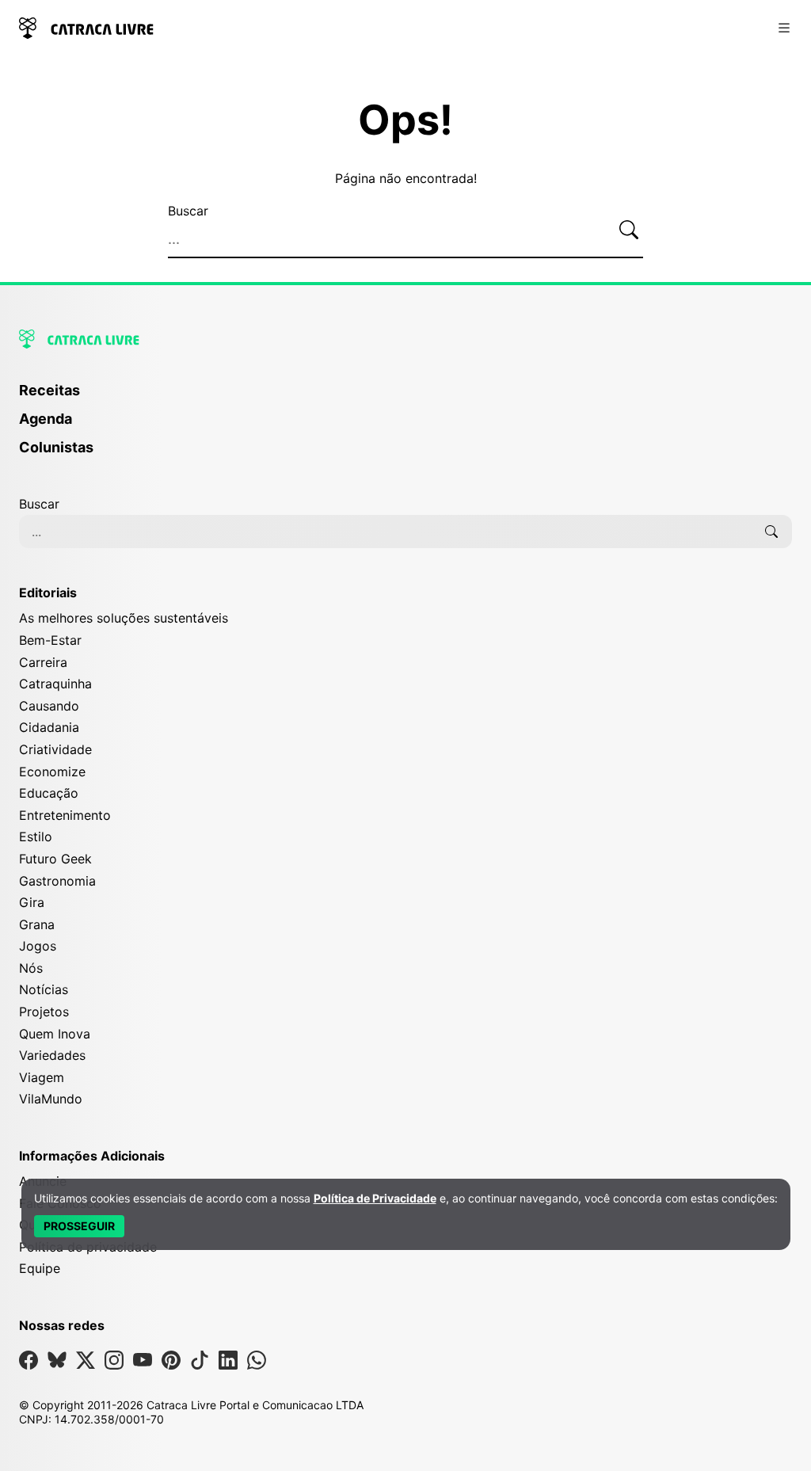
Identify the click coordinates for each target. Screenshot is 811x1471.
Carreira (43, 662)
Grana (37, 924)
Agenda (45, 418)
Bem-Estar (50, 640)
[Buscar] (629, 229)
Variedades (52, 1055)
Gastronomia (57, 881)
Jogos (37, 946)
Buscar (188, 211)
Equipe (39, 1268)
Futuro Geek (55, 859)
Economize (52, 771)
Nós (31, 968)
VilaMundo (50, 1099)
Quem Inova (54, 1034)
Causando (49, 706)
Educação (48, 793)
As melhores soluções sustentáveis (123, 618)
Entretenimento (65, 815)
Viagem (41, 1077)
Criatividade (55, 749)
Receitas (49, 390)
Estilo (35, 836)
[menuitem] (405, 397)
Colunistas (56, 447)
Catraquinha (55, 684)
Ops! (405, 120)
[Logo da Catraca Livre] (86, 26)
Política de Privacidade (375, 1198)
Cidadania (49, 727)
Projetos (44, 1011)
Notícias (43, 989)
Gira (31, 902)
